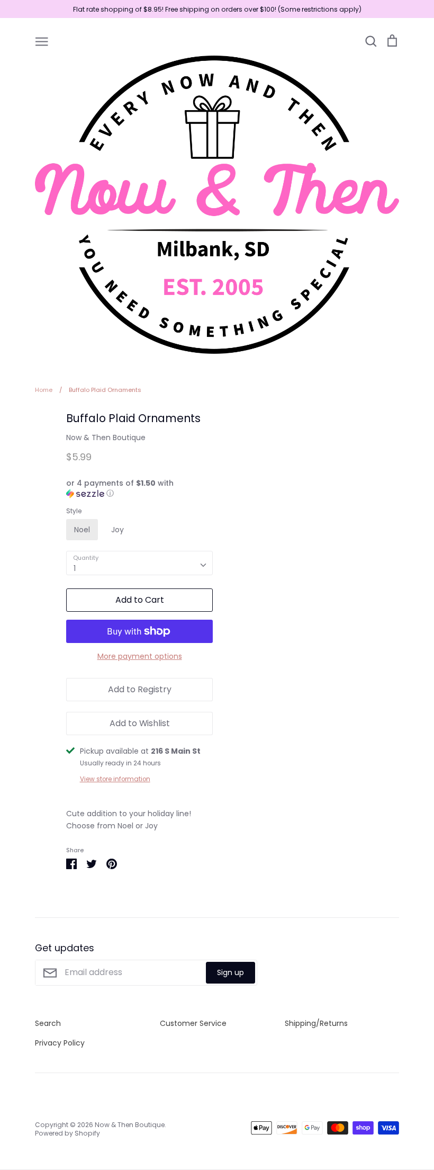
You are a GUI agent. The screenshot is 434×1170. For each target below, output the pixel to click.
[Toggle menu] (42, 41)
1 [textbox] (75, 568)
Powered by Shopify (67, 1133)
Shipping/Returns (316, 1023)
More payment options (139, 656)
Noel (82, 529)
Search (48, 1023)
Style (74, 511)
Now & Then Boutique (106, 437)
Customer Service (193, 1023)
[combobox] (139, 563)
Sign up (230, 972)
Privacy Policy (60, 1043)
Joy (117, 529)
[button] (139, 488)
